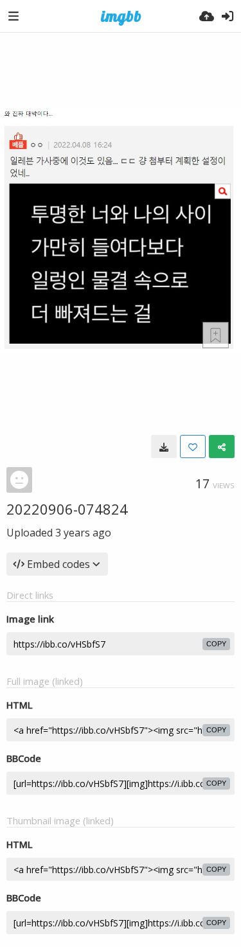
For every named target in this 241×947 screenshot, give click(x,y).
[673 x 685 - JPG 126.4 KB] (164, 446)
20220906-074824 (67, 508)
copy (216, 644)
